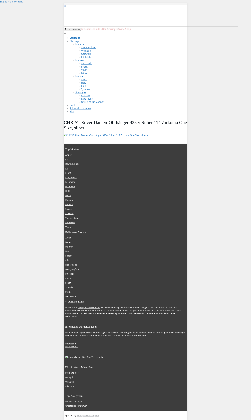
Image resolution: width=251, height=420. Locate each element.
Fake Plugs (87, 98)
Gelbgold (86, 53)
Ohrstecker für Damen (76, 405)
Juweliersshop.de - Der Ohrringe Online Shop (106, 29)
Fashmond (70, 182)
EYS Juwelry (71, 177)
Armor (68, 154)
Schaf (68, 282)
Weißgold (86, 50)
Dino (67, 251)
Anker (68, 237)
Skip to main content (11, 1)
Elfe (67, 260)
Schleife (69, 287)
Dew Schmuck (72, 163)
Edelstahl (86, 57)
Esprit (84, 66)
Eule (83, 85)
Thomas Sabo (71, 218)
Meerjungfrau (72, 269)
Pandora (69, 200)
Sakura (68, 209)
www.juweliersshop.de (89, 307)
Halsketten (75, 105)
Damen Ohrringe (73, 401)
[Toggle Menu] (65, 33)
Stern (84, 79)
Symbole (86, 89)
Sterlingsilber (88, 47)
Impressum (70, 343)
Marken (79, 60)
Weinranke (70, 296)
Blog (72, 111)
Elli (66, 168)
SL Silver (69, 213)
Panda (68, 278)
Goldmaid (70, 186)
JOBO (67, 191)
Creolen (85, 95)
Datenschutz (71, 346)
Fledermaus (71, 264)
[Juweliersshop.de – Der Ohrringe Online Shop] (151, 25)
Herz (83, 82)
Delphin (69, 246)
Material (79, 44)
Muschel (69, 273)
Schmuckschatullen (80, 108)
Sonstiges (80, 92)
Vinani (84, 69)
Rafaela (69, 204)
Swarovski (86, 63)
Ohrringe (74, 41)
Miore (84, 73)
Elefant (68, 255)
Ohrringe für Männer (92, 102)
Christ (68, 159)
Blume (68, 242)
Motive (79, 76)
